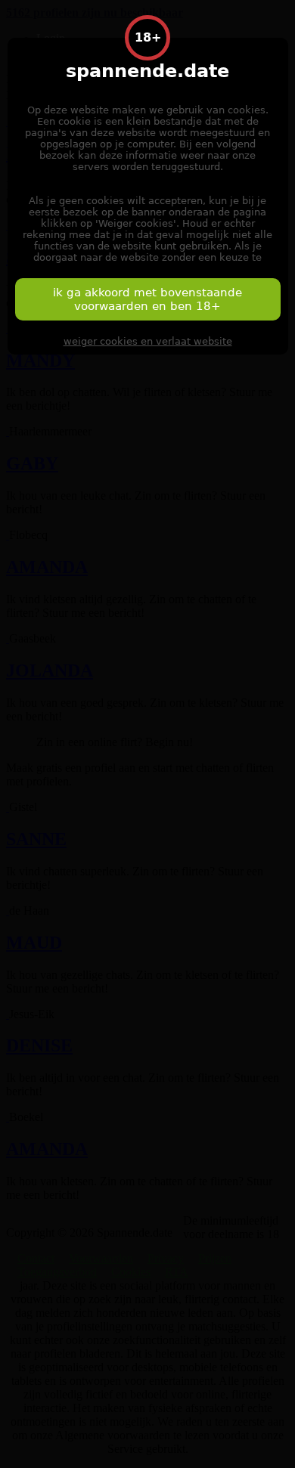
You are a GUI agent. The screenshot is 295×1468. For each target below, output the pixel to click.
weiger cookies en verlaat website (148, 341)
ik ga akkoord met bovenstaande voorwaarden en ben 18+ (147, 299)
